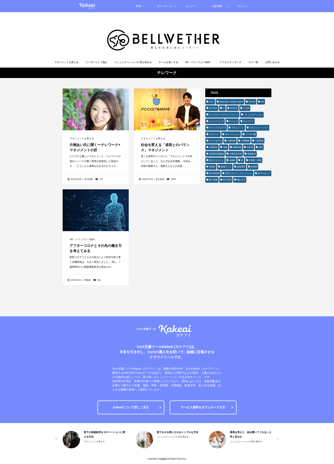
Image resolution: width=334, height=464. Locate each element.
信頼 (225, 147)
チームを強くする (168, 62)
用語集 (212, 166)
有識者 (232, 160)
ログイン (243, 6)
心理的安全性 (235, 154)
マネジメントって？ (258, 127)
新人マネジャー (216, 160)
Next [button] (277, 438)
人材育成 (259, 141)
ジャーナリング (216, 121)
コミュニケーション (253, 114)
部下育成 (227, 180)
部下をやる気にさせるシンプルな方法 (177, 432)
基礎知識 (237, 147)
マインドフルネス (217, 127)
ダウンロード (164, 6)
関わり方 (241, 180)
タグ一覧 (253, 62)
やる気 (246, 108)
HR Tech (213, 108)
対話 (261, 147)
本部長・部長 (255, 160)
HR (262, 101)
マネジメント (237, 127)
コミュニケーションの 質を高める (133, 62)
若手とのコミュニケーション (238, 173)
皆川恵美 (88, 179)
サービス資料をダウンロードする (203, 407)
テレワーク (248, 121)
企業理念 (213, 147)
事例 (138, 6)
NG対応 (233, 108)
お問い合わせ (272, 62)
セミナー (191, 6)
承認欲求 (251, 154)
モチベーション (232, 134)
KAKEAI (163, 459)
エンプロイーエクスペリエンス (223, 114)
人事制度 (231, 141)
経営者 (254, 166)
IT (224, 108)
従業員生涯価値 (216, 154)
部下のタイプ (264, 173)
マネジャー (214, 134)
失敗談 (250, 147)
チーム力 (233, 121)
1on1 (211, 101)
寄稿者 (87, 280)
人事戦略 (245, 141)
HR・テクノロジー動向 (197, 62)
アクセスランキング (230, 62)
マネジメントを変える (66, 62)
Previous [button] (56, 438)
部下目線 (213, 180)
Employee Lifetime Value (231, 101)
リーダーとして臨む (97, 62)
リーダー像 (250, 134)
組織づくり (226, 166)
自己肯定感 (214, 173)
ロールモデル (215, 141)
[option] (94, 440)
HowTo (252, 101)
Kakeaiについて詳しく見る (131, 407)
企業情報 (217, 6)
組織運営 (241, 166)
